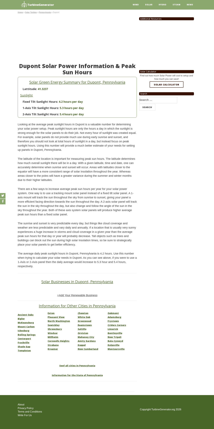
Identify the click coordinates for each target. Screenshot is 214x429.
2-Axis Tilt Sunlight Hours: (41, 114)
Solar (148, 4)
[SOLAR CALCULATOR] (166, 96)
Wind (136, 4)
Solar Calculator (166, 84)
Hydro (162, 4)
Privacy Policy (26, 408)
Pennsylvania (45, 12)
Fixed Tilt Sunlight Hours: (40, 102)
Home (20, 12)
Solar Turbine (31, 12)
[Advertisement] (77, 38)
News (190, 4)
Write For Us (25, 415)
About (21, 404)
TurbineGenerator (40, 5)
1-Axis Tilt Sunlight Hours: (41, 108)
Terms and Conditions (30, 411)
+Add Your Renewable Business (77, 295)
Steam (176, 4)
